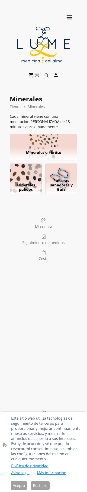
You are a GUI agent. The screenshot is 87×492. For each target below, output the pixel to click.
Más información (51, 472)
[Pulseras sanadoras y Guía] (61, 170)
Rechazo (40, 485)
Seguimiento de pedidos (43, 242)
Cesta (43, 258)
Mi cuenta (43, 226)
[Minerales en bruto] (43, 140)
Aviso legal (20, 472)
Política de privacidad (29, 465)
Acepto (19, 485)
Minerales (36, 106)
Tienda (16, 106)
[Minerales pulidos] (26, 170)
